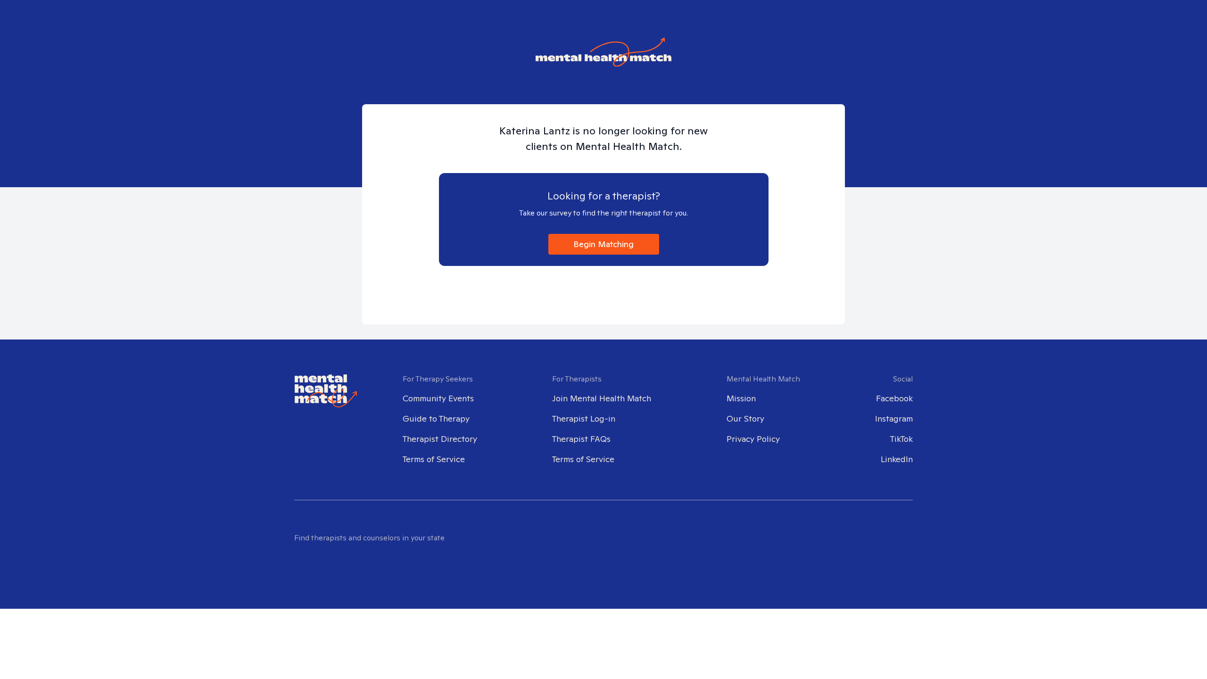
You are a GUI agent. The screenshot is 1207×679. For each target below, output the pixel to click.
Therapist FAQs (581, 438)
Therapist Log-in (583, 418)
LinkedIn (897, 459)
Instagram (894, 418)
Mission (741, 398)
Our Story (745, 418)
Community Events (438, 398)
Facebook (894, 398)
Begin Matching (603, 244)
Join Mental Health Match (601, 398)
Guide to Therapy (436, 418)
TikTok (901, 438)
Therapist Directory (440, 438)
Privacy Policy (753, 438)
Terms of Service (434, 459)
